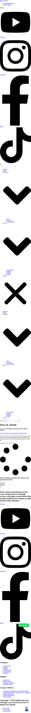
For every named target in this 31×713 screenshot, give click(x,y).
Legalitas (8, 271)
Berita (4, 275)
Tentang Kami (10, 270)
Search (1, 420)
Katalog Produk (10, 221)
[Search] (19, 421)
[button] (15, 293)
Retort (4, 170)
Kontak (8, 274)
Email (1, 483)
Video (7, 219)
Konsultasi (25, 625)
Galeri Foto (9, 220)
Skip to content (4, 0)
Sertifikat (8, 273)
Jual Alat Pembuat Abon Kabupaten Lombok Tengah (13, 433)
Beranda (5, 169)
